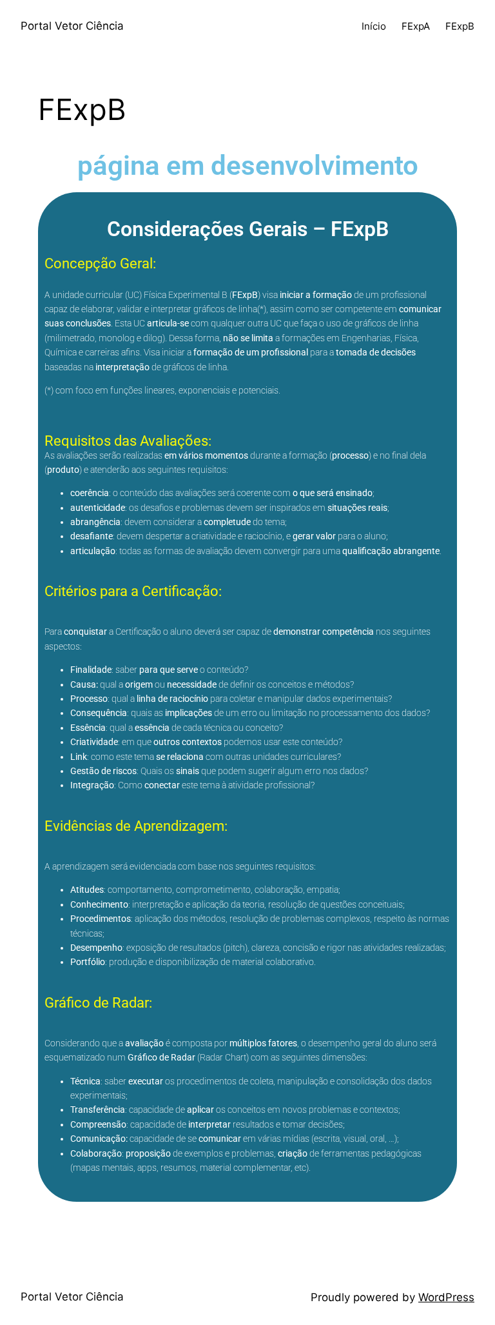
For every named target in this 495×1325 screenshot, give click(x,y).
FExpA (416, 26)
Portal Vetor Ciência (72, 25)
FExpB (459, 26)
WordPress (446, 1297)
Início (374, 26)
